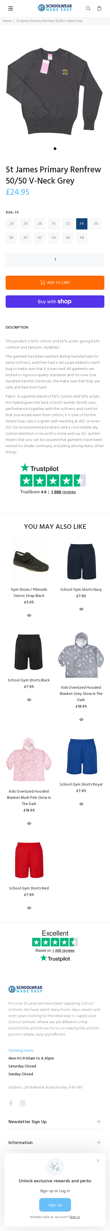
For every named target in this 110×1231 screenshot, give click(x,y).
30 (54, 223)
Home (7, 21)
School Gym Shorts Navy (81, 589)
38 (11, 238)
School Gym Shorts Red (29, 888)
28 (40, 223)
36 (96, 223)
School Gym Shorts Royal (81, 784)
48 (82, 238)
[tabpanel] (55, 89)
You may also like (55, 527)
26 (25, 223)
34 (82, 223)
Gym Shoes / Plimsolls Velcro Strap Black (29, 592)
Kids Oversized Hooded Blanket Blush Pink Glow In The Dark (29, 797)
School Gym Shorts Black (29, 680)
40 (25, 238)
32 (68, 223)
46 (68, 238)
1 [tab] (55, 148)
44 (53, 238)
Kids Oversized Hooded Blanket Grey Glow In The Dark (81, 693)
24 (11, 223)
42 (40, 238)
